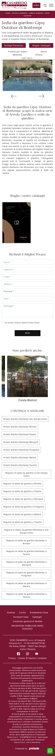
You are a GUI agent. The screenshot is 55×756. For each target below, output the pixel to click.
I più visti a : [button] (27, 58)
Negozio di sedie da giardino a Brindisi (22, 483)
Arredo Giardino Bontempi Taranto (20, 465)
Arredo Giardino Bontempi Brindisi (20, 426)
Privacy (12, 658)
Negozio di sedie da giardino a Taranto (22, 522)
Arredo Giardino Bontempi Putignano (21, 450)
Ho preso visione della (22, 322)
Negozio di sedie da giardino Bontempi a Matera (26, 584)
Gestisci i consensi (37, 658)
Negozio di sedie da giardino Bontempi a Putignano (26, 574)
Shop (36, 5)
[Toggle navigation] (51, 5)
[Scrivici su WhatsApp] (50, 751)
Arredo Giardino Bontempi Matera (19, 457)
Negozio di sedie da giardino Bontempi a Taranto (26, 595)
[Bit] (41, 96)
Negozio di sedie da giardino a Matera (22, 514)
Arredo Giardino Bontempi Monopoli (20, 442)
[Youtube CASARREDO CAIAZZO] (36, 653)
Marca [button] (44, 51)
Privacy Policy (33, 322)
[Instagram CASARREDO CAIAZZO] (27, 653)
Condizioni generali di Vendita (27, 621)
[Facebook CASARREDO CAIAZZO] (18, 653)
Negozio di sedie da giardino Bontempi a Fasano (26, 552)
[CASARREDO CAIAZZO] (17, 5)
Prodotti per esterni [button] (17, 51)
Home (7, 13)
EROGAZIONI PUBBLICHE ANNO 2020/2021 (27, 627)
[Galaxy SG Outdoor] (14, 96)
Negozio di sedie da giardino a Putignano (23, 506)
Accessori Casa (20, 617)
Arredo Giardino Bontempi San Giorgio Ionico (25, 419)
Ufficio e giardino (19, 13)
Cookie (21, 658)
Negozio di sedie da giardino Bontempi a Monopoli (26, 563)
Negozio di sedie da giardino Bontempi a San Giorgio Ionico (26, 531)
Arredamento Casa (39, 612)
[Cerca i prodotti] (45, 5)
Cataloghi (37, 617)
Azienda (11, 612)
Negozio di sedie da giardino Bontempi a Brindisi (26, 542)
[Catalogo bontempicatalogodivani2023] (16, 222)
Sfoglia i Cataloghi (41, 45)
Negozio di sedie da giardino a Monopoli (23, 499)
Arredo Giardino (36, 13)
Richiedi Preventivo (13, 45)
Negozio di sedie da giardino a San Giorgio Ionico (26, 474)
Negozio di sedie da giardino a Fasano (22, 491)
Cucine (22, 612)
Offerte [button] (38, 54)
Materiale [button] (17, 54)
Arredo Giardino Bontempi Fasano (19, 434)
